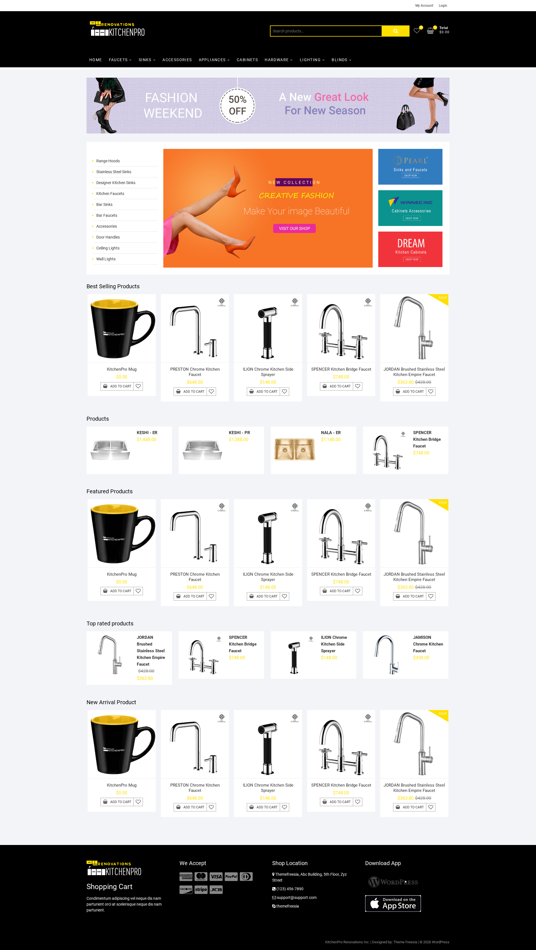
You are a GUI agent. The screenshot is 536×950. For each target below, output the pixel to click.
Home (95, 60)
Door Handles (108, 237)
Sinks (145, 60)
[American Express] (186, 877)
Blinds (339, 60)
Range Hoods (108, 161)
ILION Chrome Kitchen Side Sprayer (268, 372)
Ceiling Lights (107, 248)
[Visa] (216, 877)
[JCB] (216, 890)
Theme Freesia (405, 942)
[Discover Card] (186, 890)
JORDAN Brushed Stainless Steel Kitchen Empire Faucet (414, 372)
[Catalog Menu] (125, 153)
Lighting (310, 60)
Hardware (277, 60)
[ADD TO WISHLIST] (138, 386)
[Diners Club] (246, 877)
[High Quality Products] (268, 152)
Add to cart (120, 386)
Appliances (212, 60)
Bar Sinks (104, 204)
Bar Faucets (106, 215)
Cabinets (247, 60)
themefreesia (287, 906)
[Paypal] (231, 877)
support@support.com (296, 897)
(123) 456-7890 (289, 889)
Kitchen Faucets (110, 193)
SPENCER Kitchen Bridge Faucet (341, 369)
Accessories (177, 60)
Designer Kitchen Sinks (115, 182)
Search (396, 31)
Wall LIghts (106, 259)
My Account (424, 6)
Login (443, 6)
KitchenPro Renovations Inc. (347, 942)
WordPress (440, 942)
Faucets (118, 60)
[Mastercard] (201, 877)
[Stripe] (201, 890)
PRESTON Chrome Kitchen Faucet (195, 372)
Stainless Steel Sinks (113, 172)
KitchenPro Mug (122, 369)
